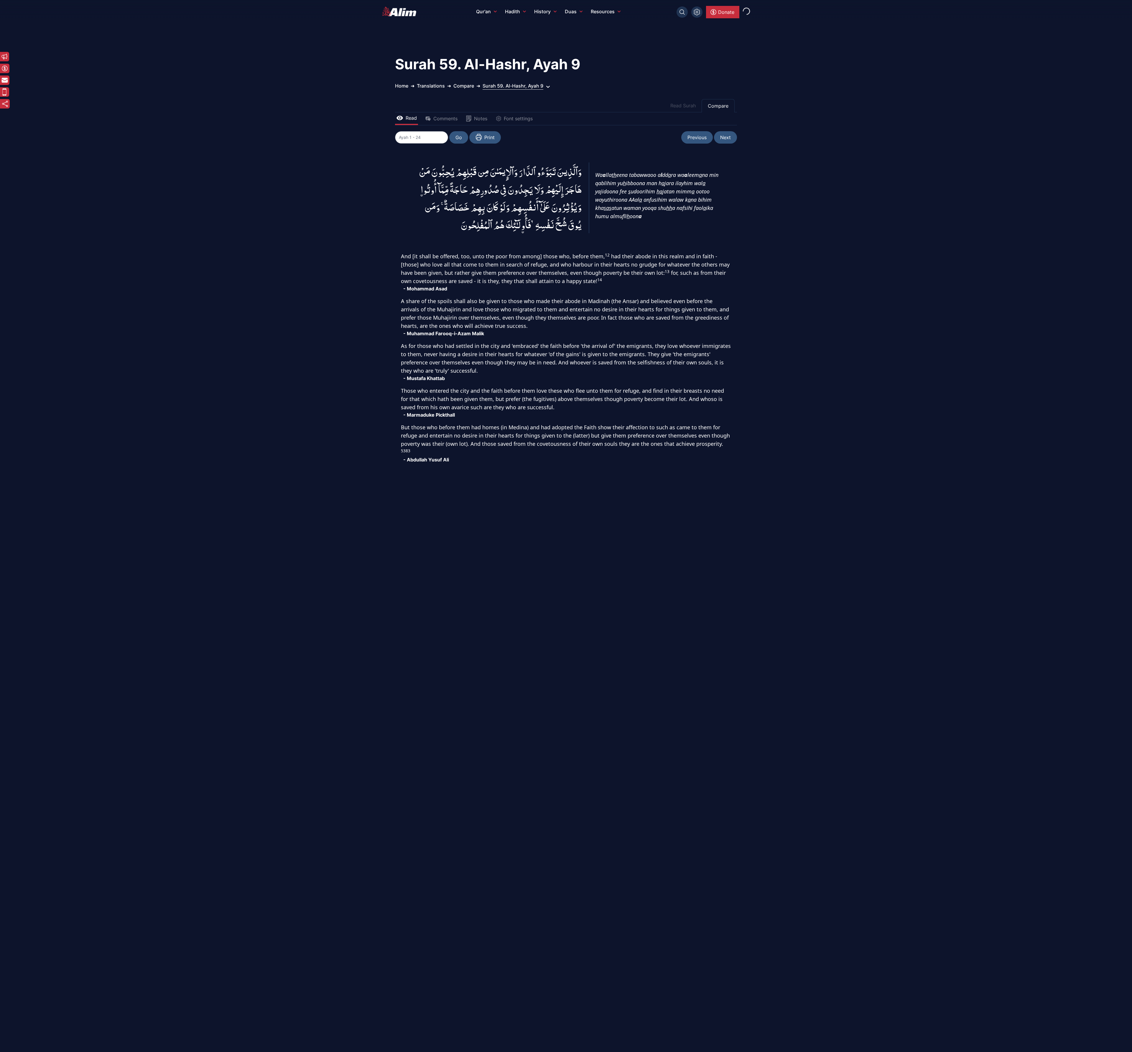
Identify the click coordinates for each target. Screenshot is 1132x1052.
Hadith (512, 11)
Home (401, 86)
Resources (603, 11)
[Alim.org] (401, 11)
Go (458, 137)
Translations (431, 86)
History (542, 11)
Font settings (518, 118)
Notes (480, 118)
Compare (718, 106)
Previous (697, 137)
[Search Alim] (682, 12)
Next (725, 137)
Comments (445, 118)
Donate (726, 12)
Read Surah (683, 106)
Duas (571, 11)
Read (411, 118)
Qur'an (483, 11)
